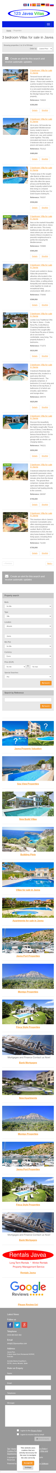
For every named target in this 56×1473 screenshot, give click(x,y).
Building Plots (28, 854)
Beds (6, 602)
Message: (11, 1403)
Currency (8, 652)
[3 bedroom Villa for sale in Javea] (15, 75)
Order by (33, 49)
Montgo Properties (28, 992)
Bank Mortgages (28, 1062)
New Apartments (28, 1098)
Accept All (28, 1463)
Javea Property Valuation (28, 748)
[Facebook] (10, 1325)
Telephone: (11, 1393)
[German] (43, 5)
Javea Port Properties (28, 956)
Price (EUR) (9, 662)
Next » (49, 563)
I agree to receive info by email (32, 1435)
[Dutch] (38, 5)
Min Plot (7, 642)
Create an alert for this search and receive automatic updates (25, 60)
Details (34, 110)
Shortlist (45, 110)
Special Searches (11, 673)
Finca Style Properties (28, 1027)
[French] (30, 5)
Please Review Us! (28, 1304)
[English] (25, 5)
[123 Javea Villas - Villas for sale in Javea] (28, 13)
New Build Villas (28, 819)
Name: (9, 1373)
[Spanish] (34, 5)
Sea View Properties (28, 784)
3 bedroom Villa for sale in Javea (41, 71)
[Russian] (52, 5)
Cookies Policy (13, 1451)
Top (8, 1449)
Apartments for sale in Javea (28, 920)
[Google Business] (24, 1325)
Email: (9, 1383)
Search (47, 683)
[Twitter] (17, 1325)
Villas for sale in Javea (28, 890)
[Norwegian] (47, 5)
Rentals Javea (28, 1272)
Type (6, 612)
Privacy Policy (36, 1431)
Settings (28, 1468)
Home (8, 31)
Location (7, 622)
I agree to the (31, 1431)
